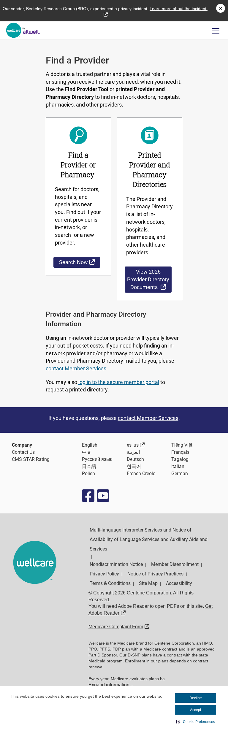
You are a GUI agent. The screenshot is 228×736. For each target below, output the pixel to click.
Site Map (148, 583)
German (179, 473)
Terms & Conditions (110, 583)
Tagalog (180, 459)
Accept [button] (195, 710)
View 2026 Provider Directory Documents (149, 279)
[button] (195, 722)
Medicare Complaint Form (118, 626)
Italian (177, 466)
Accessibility (179, 583)
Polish (88, 473)
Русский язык (97, 459)
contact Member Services (76, 368)
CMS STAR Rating (31, 459)
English (89, 445)
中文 (86, 452)
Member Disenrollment (175, 564)
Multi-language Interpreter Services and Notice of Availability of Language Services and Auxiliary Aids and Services (149, 539)
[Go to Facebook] (88, 496)
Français (180, 452)
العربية (133, 452)
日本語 (89, 466)
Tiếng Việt (181, 445)
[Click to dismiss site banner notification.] (220, 8)
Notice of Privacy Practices (155, 574)
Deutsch (135, 459)
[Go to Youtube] (103, 496)
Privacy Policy (104, 574)
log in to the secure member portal (118, 382)
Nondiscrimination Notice (116, 564)
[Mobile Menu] (216, 30)
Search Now (79, 262)
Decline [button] (195, 698)
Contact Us (23, 452)
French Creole (141, 473)
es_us (136, 445)
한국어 (134, 466)
